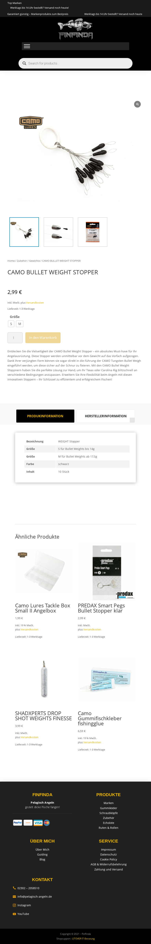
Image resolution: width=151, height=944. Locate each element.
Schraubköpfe (108, 813)
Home (11, 260)
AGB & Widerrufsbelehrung (109, 864)
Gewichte (34, 260)
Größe (14, 317)
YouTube (21, 914)
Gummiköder (108, 808)
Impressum (108, 849)
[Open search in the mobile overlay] (75, 63)
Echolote (108, 823)
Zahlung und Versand (108, 869)
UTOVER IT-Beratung (83, 938)
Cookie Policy (108, 859)
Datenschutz (108, 854)
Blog (42, 859)
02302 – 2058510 (26, 888)
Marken (109, 803)
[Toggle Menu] (27, 46)
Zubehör (22, 260)
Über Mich (42, 849)
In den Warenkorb (43, 337)
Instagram (22, 905)
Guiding (42, 854)
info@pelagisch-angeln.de (32, 896)
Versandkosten (35, 302)
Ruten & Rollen (108, 828)
